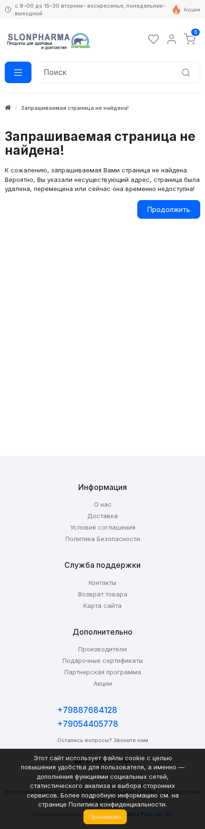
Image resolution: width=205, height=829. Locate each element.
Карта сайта (102, 605)
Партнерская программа (102, 672)
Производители (102, 649)
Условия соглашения (102, 527)
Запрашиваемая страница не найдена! (75, 108)
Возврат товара (102, 594)
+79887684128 (87, 710)
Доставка (102, 516)
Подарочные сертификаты (102, 660)
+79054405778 (87, 724)
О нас (103, 504)
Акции (192, 9)
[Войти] (171, 39)
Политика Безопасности (102, 538)
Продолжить (168, 209)
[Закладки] (153, 39)
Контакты (102, 582)
